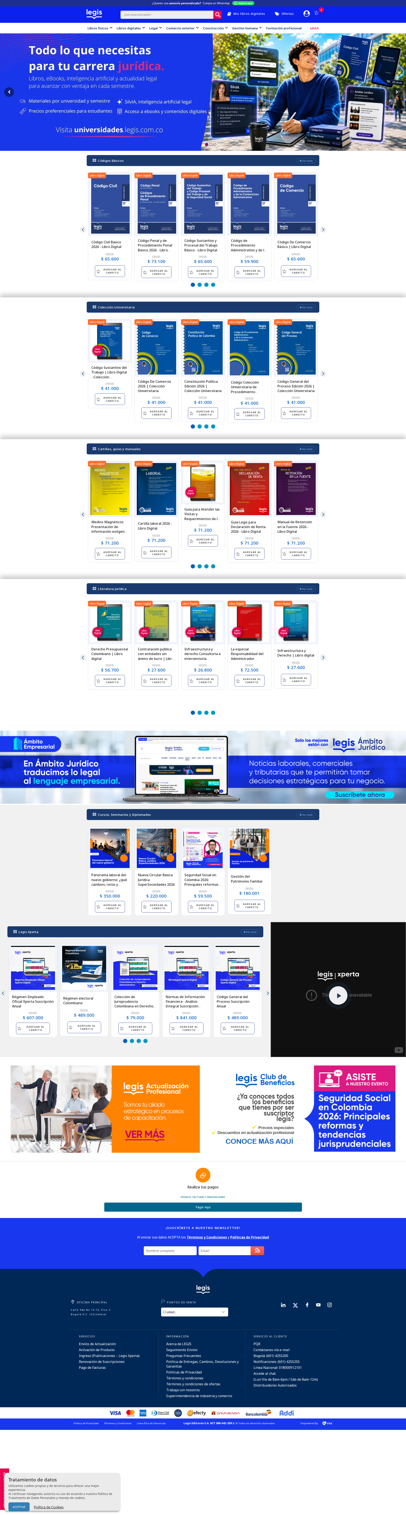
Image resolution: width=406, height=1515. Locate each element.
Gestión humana (245, 28)
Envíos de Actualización (97, 1344)
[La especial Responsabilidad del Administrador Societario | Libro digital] (249, 622)
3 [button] (206, 285)
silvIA (314, 28)
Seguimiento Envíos (182, 1349)
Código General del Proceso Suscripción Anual (233, 1002)
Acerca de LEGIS (178, 1344)
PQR (257, 1344)
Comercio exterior (180, 28)
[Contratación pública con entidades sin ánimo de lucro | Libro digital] (156, 622)
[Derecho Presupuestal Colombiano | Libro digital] (110, 622)
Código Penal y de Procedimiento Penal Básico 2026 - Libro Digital (155, 247)
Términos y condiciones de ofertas (193, 1384)
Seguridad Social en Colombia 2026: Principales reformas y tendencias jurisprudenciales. (202, 884)
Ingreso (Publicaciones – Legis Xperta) (109, 1355)
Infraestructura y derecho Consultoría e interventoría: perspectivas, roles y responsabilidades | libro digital (202, 661)
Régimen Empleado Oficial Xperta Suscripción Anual (33, 1002)
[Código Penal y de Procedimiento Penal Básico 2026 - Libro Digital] (156, 204)
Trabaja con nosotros (183, 1390)
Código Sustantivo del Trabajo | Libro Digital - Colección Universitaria (109, 374)
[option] (110, 226)
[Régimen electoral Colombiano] (84, 968)
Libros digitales (129, 28)
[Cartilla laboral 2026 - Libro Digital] (156, 489)
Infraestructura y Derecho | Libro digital (295, 653)
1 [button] (193, 285)
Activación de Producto (97, 1349)
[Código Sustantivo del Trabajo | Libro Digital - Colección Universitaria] (110, 341)
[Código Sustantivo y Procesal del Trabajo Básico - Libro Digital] (203, 204)
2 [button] (200, 285)
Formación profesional (284, 28)
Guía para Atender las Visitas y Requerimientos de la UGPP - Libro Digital (202, 516)
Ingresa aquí (245, 3)
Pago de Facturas (92, 1367)
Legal (153, 28)
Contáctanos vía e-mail (272, 1349)
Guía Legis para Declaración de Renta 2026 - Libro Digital (248, 527)
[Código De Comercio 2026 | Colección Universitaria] (156, 348)
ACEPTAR (19, 1507)
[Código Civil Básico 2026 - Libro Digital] (110, 204)
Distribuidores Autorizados (275, 1385)
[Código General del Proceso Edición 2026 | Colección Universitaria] (296, 348)
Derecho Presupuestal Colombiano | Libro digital (109, 654)
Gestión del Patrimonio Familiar (247, 878)
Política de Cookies (49, 1507)
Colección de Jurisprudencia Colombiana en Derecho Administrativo (134, 1004)
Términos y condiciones (184, 1378)
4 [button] (213, 285)
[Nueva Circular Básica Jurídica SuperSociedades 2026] (156, 848)
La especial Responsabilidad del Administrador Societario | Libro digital (247, 658)
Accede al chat (265, 1373)
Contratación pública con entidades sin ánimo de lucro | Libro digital (156, 656)
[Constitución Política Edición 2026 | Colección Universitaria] (203, 348)
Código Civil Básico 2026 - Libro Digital (106, 244)
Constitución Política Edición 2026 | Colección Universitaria (203, 386)
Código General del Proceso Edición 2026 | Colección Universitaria (296, 386)
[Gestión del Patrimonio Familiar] (249, 848)
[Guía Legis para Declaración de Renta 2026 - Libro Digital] (249, 489)
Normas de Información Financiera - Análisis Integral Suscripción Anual (185, 1004)
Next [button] (323, 229)
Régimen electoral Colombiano (78, 1000)
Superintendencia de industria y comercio (199, 1396)
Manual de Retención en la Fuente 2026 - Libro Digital (294, 527)
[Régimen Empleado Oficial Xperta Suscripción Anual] (33, 968)
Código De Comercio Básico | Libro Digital (294, 244)
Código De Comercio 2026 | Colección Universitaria (154, 386)
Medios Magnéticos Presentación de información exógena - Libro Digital (110, 529)
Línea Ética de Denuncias (151, 1423)
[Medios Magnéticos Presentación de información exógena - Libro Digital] (110, 489)
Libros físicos (98, 28)
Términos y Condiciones (118, 1423)
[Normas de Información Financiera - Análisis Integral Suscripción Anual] (186, 968)
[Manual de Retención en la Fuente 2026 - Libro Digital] (296, 489)
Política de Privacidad (86, 1423)
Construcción (213, 28)
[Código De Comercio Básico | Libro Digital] (296, 204)
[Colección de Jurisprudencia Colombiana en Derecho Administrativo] (135, 968)
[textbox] (167, 15)
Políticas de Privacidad (184, 1372)
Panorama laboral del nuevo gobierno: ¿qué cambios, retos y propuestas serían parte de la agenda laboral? (109, 887)
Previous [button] (83, 229)
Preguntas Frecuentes (183, 1355)
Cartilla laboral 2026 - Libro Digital (155, 525)
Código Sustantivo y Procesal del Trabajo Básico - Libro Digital (201, 245)
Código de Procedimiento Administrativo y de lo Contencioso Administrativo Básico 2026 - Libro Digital (248, 252)
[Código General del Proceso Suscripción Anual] (238, 968)
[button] (206, 144)
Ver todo (307, 161)
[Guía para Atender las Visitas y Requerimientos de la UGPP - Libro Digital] (203, 482)
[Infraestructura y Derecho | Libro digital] (296, 622)
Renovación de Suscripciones (102, 1361)
